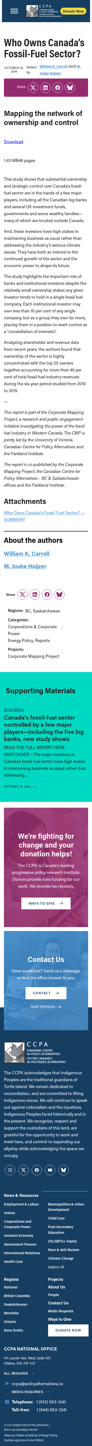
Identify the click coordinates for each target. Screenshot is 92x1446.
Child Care (56, 1218)
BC (28, 611)
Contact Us (58, 1302)
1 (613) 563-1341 (51, 1402)
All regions (16, 1373)
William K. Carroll (53, 66)
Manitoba (11, 1313)
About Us (56, 1286)
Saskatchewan (46, 611)
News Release (14, 709)
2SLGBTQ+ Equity (62, 1241)
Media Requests (60, 1311)
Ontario (10, 1321)
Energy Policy (20, 640)
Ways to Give (59, 1319)
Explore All (56, 1267)
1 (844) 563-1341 (51, 1410)
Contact (42, 993)
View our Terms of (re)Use (21, 1435)
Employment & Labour (21, 1204)
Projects (55, 1279)
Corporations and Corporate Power (17, 1224)
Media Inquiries (27, 1391)
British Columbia (17, 1295)
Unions (9, 1212)
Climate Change (61, 1258)
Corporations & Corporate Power (32, 630)
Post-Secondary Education (60, 1229)
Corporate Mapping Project (33, 656)
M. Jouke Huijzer (25, 566)
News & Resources (21, 1195)
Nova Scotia (13, 1330)
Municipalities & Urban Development (66, 1207)
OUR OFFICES (43, 1006)
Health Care (13, 1261)
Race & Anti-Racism (63, 1249)
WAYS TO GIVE (42, 903)
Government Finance (20, 1244)
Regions (11, 1279)
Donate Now (73, 11)
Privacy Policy (47, 1435)
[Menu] (14, 11)
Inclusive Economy (18, 1235)
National (11, 1287)
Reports (42, 640)
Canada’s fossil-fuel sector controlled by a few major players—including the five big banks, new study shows (44, 727)
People (53, 1294)
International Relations (22, 1253)
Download (13, 142)
